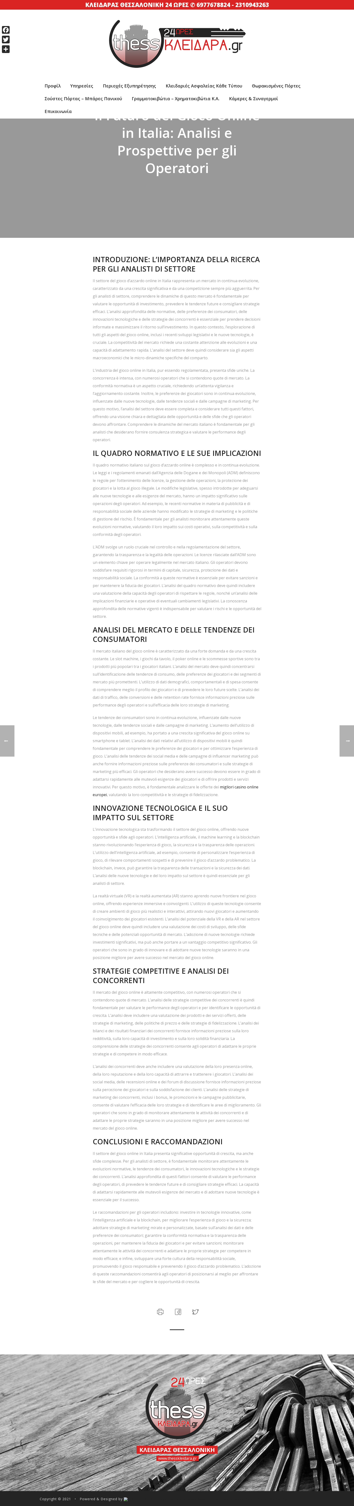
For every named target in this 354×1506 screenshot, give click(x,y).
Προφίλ (53, 86)
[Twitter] (6, 39)
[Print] (160, 1311)
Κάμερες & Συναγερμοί (253, 98)
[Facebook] (6, 30)
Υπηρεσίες (81, 86)
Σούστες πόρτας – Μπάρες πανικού (83, 98)
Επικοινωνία (58, 111)
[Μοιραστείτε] (6, 49)
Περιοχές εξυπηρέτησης (129, 86)
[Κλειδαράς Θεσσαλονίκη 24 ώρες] (177, 32)
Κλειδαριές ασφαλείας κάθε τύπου (204, 86)
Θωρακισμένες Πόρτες (276, 86)
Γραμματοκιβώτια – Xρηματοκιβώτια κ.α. (175, 98)
